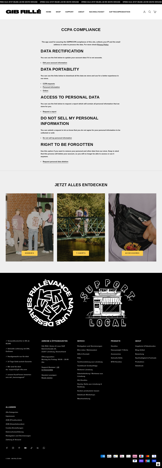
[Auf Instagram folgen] (13, 448)
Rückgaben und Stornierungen (89, 346)
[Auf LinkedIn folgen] (38, 448)
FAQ (79, 358)
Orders (45, 91)
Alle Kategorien (12, 412)
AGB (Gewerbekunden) (15, 424)
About (81, 12)
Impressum (10, 416)
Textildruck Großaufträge (87, 366)
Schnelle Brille (117, 358)
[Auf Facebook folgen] (7, 448)
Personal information (51, 87)
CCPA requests (49, 84)
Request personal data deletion (55, 162)
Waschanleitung (83, 399)
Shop (58, 12)
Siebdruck (139, 366)
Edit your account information (55, 63)
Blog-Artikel (140, 350)
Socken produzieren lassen (88, 391)
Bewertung (139, 354)
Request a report (49, 111)
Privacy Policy (103, 45)
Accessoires (132, 253)
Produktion (139, 362)
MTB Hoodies (116, 362)
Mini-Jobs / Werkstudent (87, 350)
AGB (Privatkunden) (14, 420)
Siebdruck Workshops (86, 395)
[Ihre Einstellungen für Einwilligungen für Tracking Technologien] (158, 464)
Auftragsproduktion (119, 12)
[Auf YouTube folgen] (25, 448)
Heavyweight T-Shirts (119, 350)
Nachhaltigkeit (96, 12)
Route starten (47, 378)
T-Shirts (81, 253)
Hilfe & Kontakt (83, 354)
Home (48, 12)
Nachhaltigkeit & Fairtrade (145, 358)
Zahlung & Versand (13, 440)
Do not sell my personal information (57, 138)
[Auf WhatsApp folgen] (44, 448)
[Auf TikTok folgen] (31, 448)
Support (69, 12)
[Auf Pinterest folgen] (19, 448)
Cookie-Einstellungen (14, 428)
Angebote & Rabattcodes (145, 346)
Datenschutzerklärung (15, 432)
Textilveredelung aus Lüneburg (90, 362)
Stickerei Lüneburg (85, 370)
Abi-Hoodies (82, 380)
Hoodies (29, 253)
